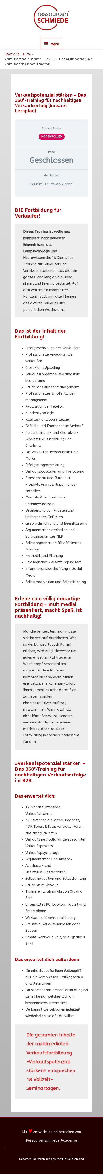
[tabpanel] (51, 650)
